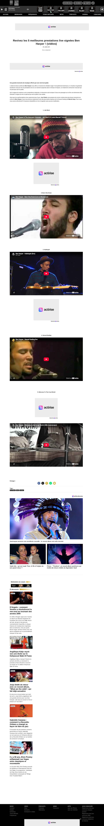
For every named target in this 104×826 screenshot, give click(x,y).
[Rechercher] (93, 3)
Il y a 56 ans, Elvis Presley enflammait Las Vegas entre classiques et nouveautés (21, 760)
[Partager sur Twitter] (42, 484)
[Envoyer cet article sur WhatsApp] (50, 484)
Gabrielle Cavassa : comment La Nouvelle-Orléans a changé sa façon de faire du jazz (19, 723)
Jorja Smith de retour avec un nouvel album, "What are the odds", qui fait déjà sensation (20, 688)
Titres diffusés (48, 14)
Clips (25, 808)
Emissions (12, 811)
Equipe (12, 810)
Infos (61, 14)
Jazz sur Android (72, 810)
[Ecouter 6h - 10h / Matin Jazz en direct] (21, 585)
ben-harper (12, 490)
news (17, 490)
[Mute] (28, 9)
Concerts (27, 810)
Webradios (18, 14)
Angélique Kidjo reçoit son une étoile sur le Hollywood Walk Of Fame (21, 654)
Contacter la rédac (29, 811)
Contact (12, 808)
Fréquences (32, 14)
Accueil (6, 14)
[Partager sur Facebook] (38, 484)
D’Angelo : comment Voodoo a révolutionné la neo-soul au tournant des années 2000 (21, 610)
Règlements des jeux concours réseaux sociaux (88, 809)
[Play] (2, 9)
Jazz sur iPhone (72, 808)
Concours (97, 14)
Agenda (85, 14)
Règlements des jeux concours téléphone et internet (88, 819)
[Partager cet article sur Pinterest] (46, 484)
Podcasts (72, 14)
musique (22, 490)
